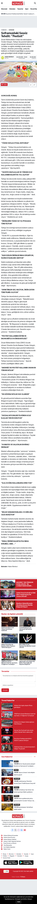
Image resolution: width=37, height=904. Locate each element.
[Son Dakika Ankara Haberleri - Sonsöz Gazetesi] (18, 3)
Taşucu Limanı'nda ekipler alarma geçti (24, 774)
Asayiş (26, 856)
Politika (5, 856)
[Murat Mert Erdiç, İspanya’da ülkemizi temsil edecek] (27, 638)
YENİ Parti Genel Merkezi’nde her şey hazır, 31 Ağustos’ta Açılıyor (9, 663)
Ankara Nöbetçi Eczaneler (11, 835)
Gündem (12, 9)
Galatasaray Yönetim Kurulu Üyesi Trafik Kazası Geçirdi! (24, 782)
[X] (15, 830)
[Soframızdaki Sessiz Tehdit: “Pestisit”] (18, 72)
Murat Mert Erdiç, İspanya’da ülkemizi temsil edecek (27, 646)
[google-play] (26, 863)
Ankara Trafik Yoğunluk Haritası (12, 841)
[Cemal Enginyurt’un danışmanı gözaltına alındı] (27, 621)
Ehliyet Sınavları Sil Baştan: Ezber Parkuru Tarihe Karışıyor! (8, 646)
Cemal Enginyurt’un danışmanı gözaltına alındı (25, 629)
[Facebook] (12, 830)
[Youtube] (24, 830)
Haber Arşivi (7, 849)
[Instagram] (18, 830)
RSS (7, 871)
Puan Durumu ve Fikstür (10, 843)
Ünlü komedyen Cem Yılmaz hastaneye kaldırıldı (7, 629)
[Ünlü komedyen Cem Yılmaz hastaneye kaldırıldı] (9, 621)
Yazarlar (20, 9)
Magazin (12, 856)
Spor (26, 9)
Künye (4, 854)
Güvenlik (17, 778)
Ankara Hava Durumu (9, 837)
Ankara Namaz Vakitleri (10, 839)
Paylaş (5, 84)
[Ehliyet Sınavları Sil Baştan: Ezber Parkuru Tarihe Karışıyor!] (9, 638)
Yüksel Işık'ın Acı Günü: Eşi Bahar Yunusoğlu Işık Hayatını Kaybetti (27, 663)
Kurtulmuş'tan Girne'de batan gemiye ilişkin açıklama (24, 791)
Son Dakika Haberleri (9, 847)
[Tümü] (35, 757)
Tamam (18, 901)
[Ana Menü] (2, 3)
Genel (16, 770)
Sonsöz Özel (6, 858)
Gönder (5, 690)
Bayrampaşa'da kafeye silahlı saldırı (23, 808)
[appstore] (11, 863)
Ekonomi (4, 9)
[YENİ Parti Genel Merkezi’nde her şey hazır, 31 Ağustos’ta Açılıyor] (9, 655)
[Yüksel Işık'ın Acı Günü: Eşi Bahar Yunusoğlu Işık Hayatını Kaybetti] (27, 655)
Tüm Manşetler (8, 845)
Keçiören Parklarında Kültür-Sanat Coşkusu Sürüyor (18, 13)
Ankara (16, 787)
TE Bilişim (22, 876)
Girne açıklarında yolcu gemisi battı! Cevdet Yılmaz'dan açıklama (24, 800)
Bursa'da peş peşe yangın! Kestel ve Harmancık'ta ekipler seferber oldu (24, 765)
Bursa (16, 761)
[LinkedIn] (21, 830)
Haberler (4, 30)
